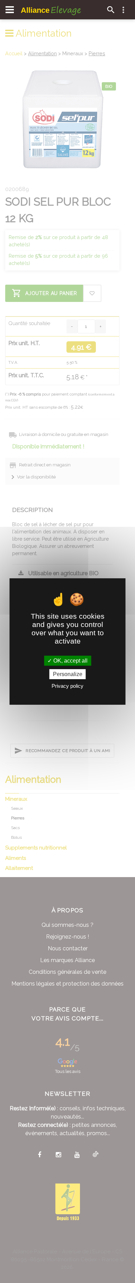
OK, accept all (70, 661)
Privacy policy (67, 686)
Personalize (67, 674)
